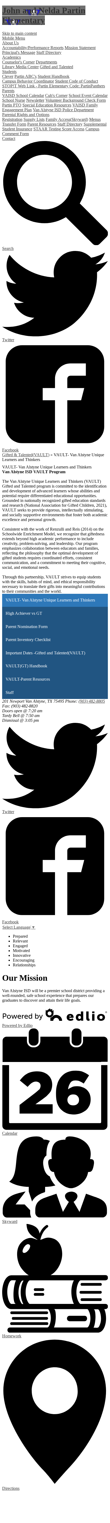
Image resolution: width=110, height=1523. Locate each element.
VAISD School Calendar (23, 95)
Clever (7, 76)
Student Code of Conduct (76, 81)
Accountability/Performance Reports (33, 47)
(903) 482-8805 (91, 701)
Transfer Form (14, 124)
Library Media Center (20, 67)
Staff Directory (48, 52)
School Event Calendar (88, 95)
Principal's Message (18, 52)
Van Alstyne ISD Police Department (63, 110)
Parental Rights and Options (25, 114)
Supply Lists (34, 119)
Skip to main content (19, 33)
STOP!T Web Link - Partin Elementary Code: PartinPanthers (53, 86)
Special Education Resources (46, 105)
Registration (12, 119)
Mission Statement (80, 47)
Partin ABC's (25, 76)
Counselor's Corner (18, 62)
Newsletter (35, 100)
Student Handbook (53, 76)
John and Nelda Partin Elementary (43, 15)
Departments (46, 62)
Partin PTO (11, 105)
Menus (95, 119)
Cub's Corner (56, 95)
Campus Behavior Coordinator (28, 81)
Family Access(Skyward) (67, 119)
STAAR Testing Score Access (58, 129)
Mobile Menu (13, 38)
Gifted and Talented (56, 67)
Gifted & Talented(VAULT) (25, 455)
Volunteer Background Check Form (75, 100)
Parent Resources (41, 124)
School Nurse (13, 100)
